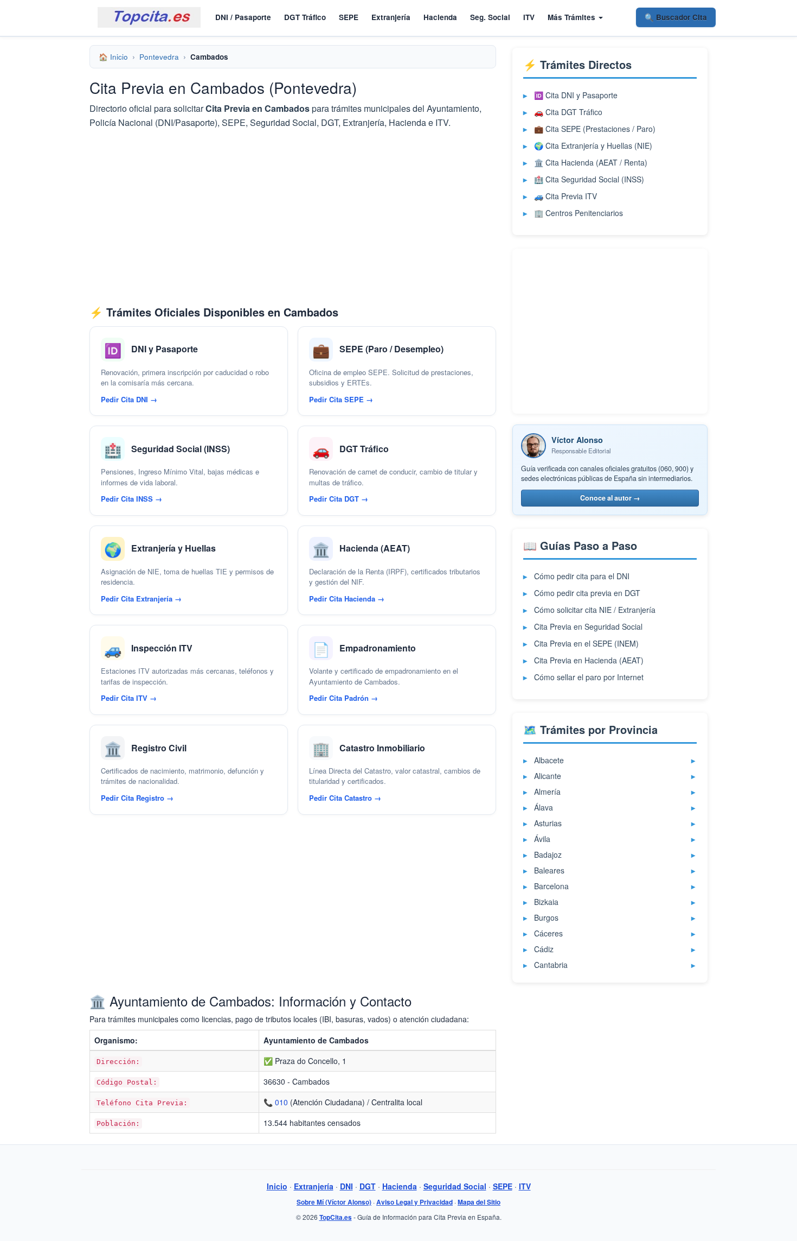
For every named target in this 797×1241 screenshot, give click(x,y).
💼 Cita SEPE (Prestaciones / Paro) (594, 128)
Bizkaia (546, 901)
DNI (346, 1186)
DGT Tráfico (305, 17)
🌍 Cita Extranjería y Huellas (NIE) (593, 145)
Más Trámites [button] (572, 17)
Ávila (542, 838)
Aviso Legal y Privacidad (414, 1202)
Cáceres (548, 933)
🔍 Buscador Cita (676, 17)
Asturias (548, 823)
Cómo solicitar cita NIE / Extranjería (594, 609)
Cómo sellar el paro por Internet (589, 677)
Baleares (549, 870)
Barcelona (551, 886)
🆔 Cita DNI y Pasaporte (576, 95)
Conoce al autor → (610, 498)
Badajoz (548, 854)
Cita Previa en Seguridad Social (588, 626)
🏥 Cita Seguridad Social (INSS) (589, 179)
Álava (543, 807)
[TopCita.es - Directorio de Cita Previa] (149, 17)
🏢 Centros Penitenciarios (578, 212)
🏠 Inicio (113, 57)
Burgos (546, 917)
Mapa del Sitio (479, 1202)
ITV (529, 17)
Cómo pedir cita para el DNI (581, 576)
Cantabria (551, 964)
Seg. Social (490, 17)
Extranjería (390, 17)
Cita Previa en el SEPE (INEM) (586, 643)
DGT (367, 1186)
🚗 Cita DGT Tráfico (568, 111)
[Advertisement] (292, 217)
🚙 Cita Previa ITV (565, 196)
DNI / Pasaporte (243, 17)
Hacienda (440, 17)
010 (281, 1102)
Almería (547, 791)
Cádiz (544, 949)
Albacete (549, 760)
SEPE (348, 17)
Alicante (547, 775)
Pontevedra (159, 57)
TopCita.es (335, 1217)
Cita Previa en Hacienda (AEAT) (589, 660)
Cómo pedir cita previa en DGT (587, 592)
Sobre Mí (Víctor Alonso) (334, 1202)
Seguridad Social (454, 1186)
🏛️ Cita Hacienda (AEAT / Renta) (590, 162)
